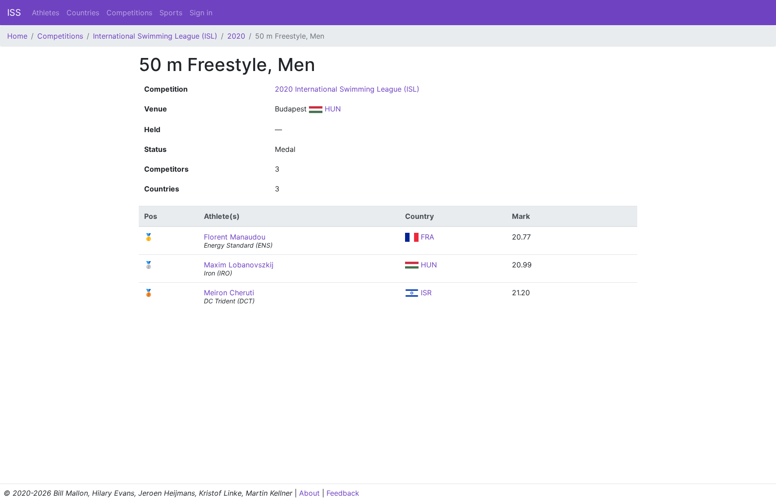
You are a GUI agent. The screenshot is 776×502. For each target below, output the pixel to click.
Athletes (45, 12)
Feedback (342, 493)
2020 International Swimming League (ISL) (347, 88)
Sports (170, 12)
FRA (426, 236)
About (309, 493)
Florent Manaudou (234, 236)
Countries (82, 12)
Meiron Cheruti (229, 292)
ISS (14, 12)
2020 (236, 35)
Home (17, 35)
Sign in (201, 12)
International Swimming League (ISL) (155, 35)
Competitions (129, 12)
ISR (425, 292)
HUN (331, 108)
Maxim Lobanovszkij (238, 264)
